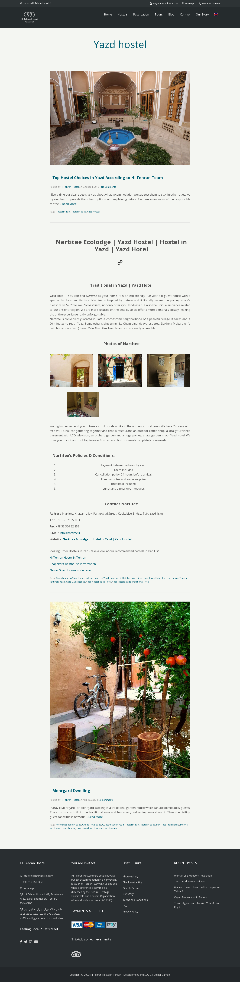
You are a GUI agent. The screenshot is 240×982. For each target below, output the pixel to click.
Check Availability (132, 882)
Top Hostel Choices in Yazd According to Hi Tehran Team (107, 177)
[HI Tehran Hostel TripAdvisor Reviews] (76, 956)
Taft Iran (54, 581)
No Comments (108, 186)
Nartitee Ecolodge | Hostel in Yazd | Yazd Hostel (97, 539)
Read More (69, 204)
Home (108, 14)
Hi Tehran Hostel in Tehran (68, 557)
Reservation (141, 14)
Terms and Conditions (135, 900)
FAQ (125, 905)
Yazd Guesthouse (75, 581)
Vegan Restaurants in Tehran (190, 897)
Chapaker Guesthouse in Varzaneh (73, 564)
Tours (159, 14)
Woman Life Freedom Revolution (193, 875)
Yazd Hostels (97, 828)
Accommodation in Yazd (68, 824)
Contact (185, 14)
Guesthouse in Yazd (66, 578)
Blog (171, 14)
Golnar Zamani (162, 974)
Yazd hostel (93, 211)
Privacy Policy (130, 911)
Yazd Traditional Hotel (137, 581)
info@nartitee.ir (70, 533)
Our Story (202, 14)
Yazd (62, 581)
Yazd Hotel (105, 581)
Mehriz (184, 824)
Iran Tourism (181, 578)
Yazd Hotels (118, 581)
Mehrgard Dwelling (71, 790)
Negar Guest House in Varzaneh (71, 570)
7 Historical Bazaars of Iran (189, 881)
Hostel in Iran (63, 211)
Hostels (123, 14)
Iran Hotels (168, 578)
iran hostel (144, 578)
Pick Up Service (131, 888)
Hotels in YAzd (129, 578)
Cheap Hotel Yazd (91, 824)
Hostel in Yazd (78, 211)
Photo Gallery (130, 876)
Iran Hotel (156, 578)
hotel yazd (115, 578)
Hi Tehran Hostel (70, 186)
